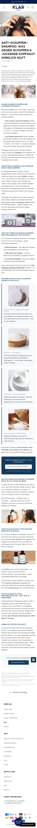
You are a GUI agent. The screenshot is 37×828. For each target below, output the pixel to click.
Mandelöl (19, 539)
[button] (4, 7)
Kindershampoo (13, 588)
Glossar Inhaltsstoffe (11, 718)
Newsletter (7, 756)
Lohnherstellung (9, 747)
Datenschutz (8, 781)
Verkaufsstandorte (10, 743)
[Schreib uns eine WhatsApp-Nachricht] (33, 659)
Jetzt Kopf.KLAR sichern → (18, 662)
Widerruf (7, 790)
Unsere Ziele (8, 709)
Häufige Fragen (9, 713)
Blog (5, 722)
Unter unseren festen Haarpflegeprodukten (15, 202)
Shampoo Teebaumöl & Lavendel (16, 583)
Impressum (7, 777)
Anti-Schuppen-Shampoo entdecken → (18, 466)
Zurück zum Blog (20, 692)
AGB (5, 785)
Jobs (5, 760)
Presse (6, 764)
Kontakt (6, 726)
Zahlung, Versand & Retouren (13, 738)
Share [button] (5, 66)
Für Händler (8, 751)
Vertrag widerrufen (28, 824)
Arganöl (28, 539)
